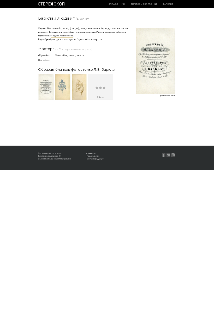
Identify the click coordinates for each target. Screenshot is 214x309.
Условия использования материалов (54, 159)
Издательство (92, 156)
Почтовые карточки (144, 4)
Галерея (168, 4)
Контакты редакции (95, 159)
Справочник (117, 4)
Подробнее (44, 60)
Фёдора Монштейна (62, 35)
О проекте (91, 153)
